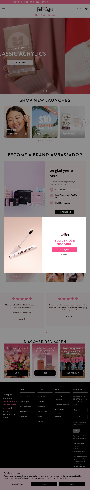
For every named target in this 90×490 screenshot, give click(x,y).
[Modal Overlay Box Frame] (45, 245)
